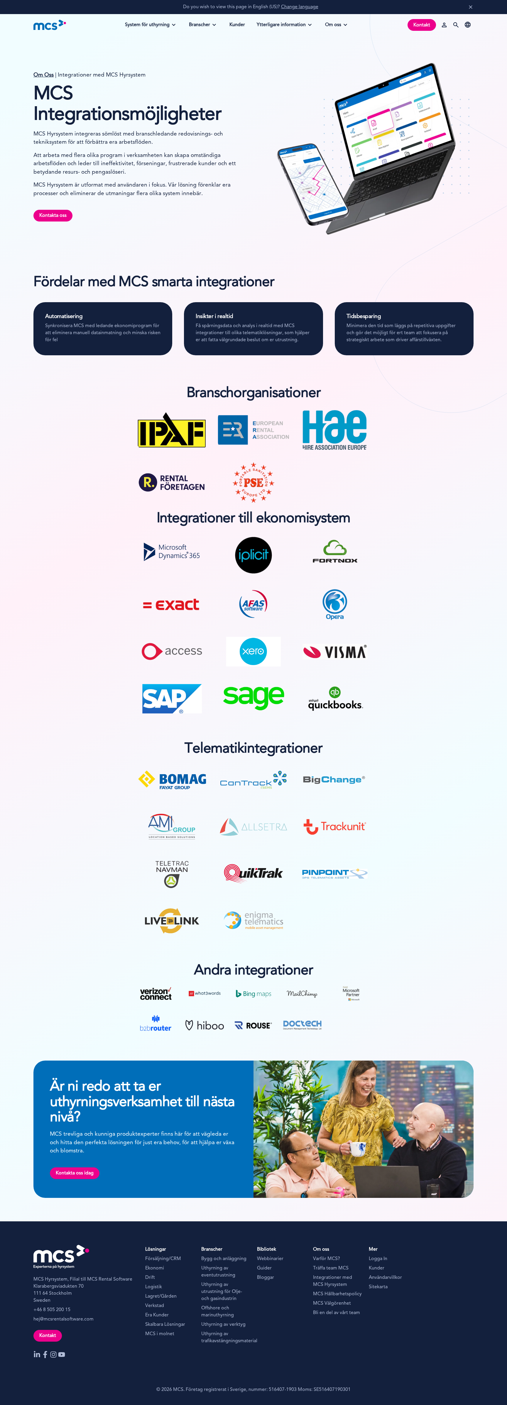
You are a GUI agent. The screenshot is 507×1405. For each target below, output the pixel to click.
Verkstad (154, 1305)
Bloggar (265, 1277)
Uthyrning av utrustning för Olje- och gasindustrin (221, 1291)
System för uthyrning (147, 27)
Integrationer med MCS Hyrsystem (332, 1281)
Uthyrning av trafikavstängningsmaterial (225, 1337)
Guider (264, 1268)
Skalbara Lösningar (165, 1324)
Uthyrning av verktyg (223, 1324)
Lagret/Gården (161, 1296)
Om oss (337, 27)
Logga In (378, 1259)
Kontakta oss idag (75, 1173)
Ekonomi (154, 1268)
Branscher (201, 27)
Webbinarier (270, 1259)
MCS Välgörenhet (332, 1303)
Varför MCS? (326, 1259)
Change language (299, 7)
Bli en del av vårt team (336, 1313)
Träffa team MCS (331, 1268)
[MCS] (49, 25)
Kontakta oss (53, 215)
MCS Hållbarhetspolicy (337, 1294)
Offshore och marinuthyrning (217, 1312)
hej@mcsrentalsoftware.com (63, 1319)
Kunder (376, 1268)
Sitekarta (378, 1287)
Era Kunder (157, 1315)
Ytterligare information (281, 27)
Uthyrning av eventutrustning (218, 1272)
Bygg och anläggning (223, 1259)
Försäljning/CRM (163, 1259)
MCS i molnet (159, 1334)
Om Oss (43, 75)
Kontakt (421, 25)
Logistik (153, 1287)
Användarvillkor (385, 1277)
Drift (150, 1277)
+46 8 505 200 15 (51, 1310)
